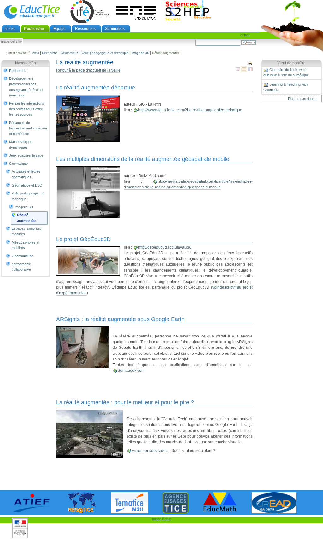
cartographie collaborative (21, 267)
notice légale (161, 519)
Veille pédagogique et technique (105, 53)
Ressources (85, 28)
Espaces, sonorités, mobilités (27, 231)
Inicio (10, 28)
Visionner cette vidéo (150, 450)
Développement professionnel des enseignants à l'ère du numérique (26, 87)
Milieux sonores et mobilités (25, 245)
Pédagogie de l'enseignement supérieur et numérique (28, 128)
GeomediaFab (22, 256)
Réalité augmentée (26, 217)
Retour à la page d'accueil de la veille (88, 70)
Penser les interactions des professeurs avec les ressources (26, 108)
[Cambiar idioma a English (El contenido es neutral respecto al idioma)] (238, 69)
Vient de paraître (291, 63)
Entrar (245, 35)
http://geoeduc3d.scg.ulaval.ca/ (164, 247)
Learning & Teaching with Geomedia (285, 87)
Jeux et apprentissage (26, 155)
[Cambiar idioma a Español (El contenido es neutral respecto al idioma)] (244, 69)
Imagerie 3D (140, 53)
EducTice (31, 11)
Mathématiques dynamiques (20, 144)
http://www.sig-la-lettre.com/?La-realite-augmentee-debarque (190, 110)
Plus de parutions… (303, 99)
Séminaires (115, 28)
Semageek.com (131, 370)
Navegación (25, 63)
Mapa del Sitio (11, 41)
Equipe (59, 28)
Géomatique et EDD (27, 185)
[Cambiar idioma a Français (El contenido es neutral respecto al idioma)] (250, 69)
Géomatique (70, 53)
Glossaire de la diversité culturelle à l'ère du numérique (286, 72)
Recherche (34, 28)
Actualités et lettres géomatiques (26, 174)
